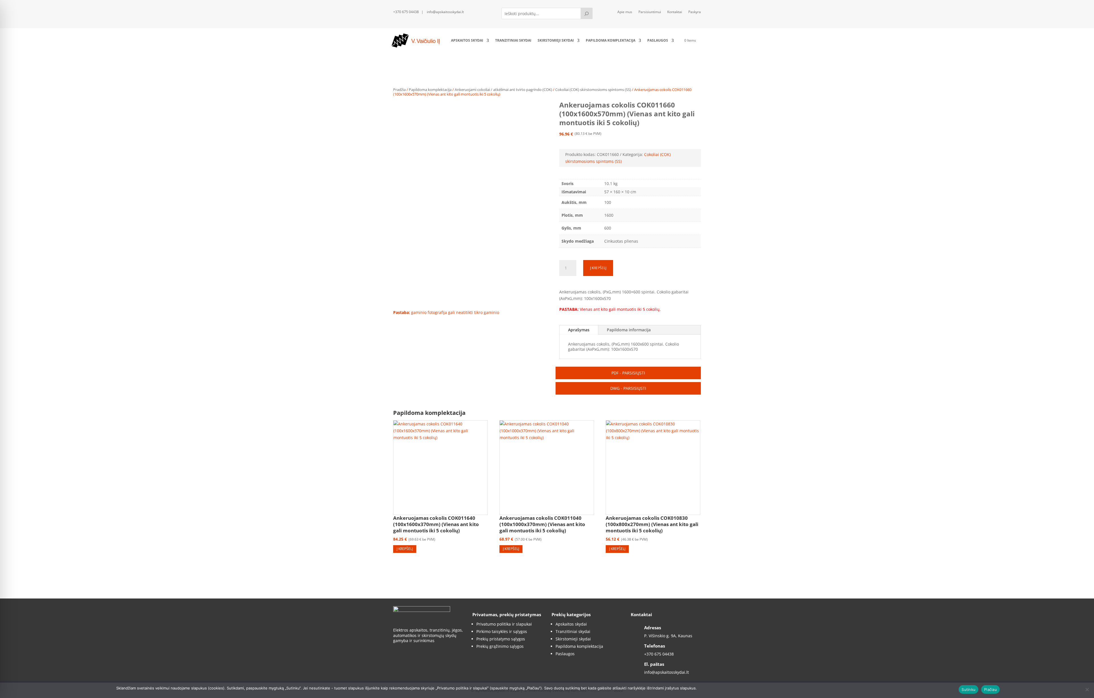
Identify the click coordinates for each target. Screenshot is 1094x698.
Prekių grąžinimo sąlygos (500, 646)
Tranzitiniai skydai (513, 40)
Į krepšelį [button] (405, 548)
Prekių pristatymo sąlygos (500, 639)
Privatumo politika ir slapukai (504, 624)
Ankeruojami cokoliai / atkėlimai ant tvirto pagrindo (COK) (503, 89)
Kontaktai (674, 12)
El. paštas (654, 664)
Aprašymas (578, 329)
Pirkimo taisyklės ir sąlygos (501, 631)
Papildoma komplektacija (610, 40)
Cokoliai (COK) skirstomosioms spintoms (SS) (593, 89)
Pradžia (399, 89)
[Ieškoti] (587, 13)
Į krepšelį (598, 267)
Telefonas (654, 646)
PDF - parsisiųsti (628, 373)
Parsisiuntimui (649, 12)
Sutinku (968, 689)
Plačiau (990, 689)
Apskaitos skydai (467, 40)
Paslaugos (657, 40)
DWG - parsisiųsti (628, 388)
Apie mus (624, 12)
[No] (1087, 689)
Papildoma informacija (629, 329)
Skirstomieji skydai (556, 40)
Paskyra (694, 12)
